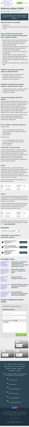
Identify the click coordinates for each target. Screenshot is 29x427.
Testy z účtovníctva (9, 366)
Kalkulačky (22, 366)
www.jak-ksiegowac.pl (14, 393)
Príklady (14, 364)
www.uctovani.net (12, 384)
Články (9, 364)
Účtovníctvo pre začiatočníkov (9, 230)
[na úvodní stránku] (9, 3)
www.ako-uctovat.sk (13, 380)
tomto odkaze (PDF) (9, 224)
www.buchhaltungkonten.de (15, 388)
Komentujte (5, 322)
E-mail (9, 317)
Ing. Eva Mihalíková (15, 11)
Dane (19, 230)
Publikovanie (12, 370)
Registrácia (25, 3)
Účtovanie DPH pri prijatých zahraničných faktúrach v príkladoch (19, 286)
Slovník (16, 366)
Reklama (8, 368)
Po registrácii (23, 242)
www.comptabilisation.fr (14, 397)
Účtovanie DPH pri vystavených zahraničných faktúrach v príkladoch (19, 293)
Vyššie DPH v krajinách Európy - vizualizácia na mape (18, 271)
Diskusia (14, 368)
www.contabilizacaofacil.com (15, 402)
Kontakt (18, 370)
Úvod (5, 364)
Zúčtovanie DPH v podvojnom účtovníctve (18, 277)
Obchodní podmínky (14, 418)
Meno (8, 313)
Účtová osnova (21, 364)
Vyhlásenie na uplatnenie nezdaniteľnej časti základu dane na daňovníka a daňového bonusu (19, 264)
